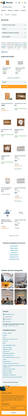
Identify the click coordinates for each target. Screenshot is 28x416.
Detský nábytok (14, 246)
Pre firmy (5, 341)
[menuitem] (3, 10)
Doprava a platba (7, 347)
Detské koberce (14, 250)
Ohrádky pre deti (14, 257)
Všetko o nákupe (7, 333)
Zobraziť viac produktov (13, 78)
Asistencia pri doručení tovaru (10, 363)
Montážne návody (7, 373)
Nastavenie (13, 407)
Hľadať (24, 7)
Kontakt (5, 335)
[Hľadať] (16, 2)
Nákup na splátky (7, 371)
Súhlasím (13, 412)
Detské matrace (14, 248)
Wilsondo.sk (8, 319)
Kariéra (5, 359)
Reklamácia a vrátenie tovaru (10, 339)
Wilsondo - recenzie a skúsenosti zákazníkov (11, 386)
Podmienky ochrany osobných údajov (12, 377)
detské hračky (18, 44)
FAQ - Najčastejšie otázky (9, 345)
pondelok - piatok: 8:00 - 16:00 (13, 324)
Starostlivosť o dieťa (14, 259)
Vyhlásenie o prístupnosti (9, 375)
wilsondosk (8, 321)
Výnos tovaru (6, 351)
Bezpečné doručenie (8, 355)
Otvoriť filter (5, 86)
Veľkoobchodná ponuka (9, 369)
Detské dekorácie (14, 254)
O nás (4, 337)
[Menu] (25, 2)
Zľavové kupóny (7, 361)
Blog (4, 343)
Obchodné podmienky (8, 353)
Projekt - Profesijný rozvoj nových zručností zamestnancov (14, 366)
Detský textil (14, 252)
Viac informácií (5, 404)
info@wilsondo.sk (9, 314)
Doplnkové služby (7, 349)
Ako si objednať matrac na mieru (11, 357)
